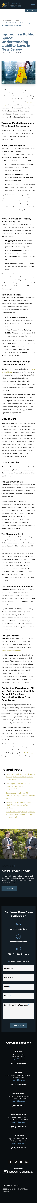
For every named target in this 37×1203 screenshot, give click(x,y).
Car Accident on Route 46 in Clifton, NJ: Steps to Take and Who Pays (20, 795)
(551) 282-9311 (18, 1105)
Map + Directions (18, 1059)
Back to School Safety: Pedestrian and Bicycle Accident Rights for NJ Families (20, 777)
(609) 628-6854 (18, 1147)
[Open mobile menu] (32, 4)
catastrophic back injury (11, 650)
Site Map (16, 1185)
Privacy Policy (7, 1185)
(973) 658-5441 (18, 1084)
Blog (16, 21)
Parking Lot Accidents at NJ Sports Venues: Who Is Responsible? (18, 786)
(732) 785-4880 (18, 1126)
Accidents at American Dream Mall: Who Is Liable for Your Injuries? (19, 805)
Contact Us (28, 753)
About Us (9, 889)
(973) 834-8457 (18, 1063)
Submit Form (18, 1025)
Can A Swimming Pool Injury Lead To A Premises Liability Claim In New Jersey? (20, 814)
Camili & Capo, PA (7, 21)
